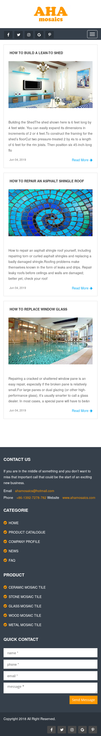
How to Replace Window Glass (38, 309)
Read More (80, 159)
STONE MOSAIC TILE (25, 596)
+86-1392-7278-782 (31, 497)
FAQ (12, 560)
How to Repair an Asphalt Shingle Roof (47, 181)
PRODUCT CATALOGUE (27, 532)
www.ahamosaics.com (78, 497)
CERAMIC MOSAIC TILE (27, 587)
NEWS (13, 551)
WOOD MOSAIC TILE (25, 615)
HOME (14, 522)
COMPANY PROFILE (24, 541)
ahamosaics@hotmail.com (34, 490)
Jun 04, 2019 (17, 159)
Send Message (83, 700)
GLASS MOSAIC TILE (25, 606)
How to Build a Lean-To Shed (36, 52)
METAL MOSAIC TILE (25, 624)
